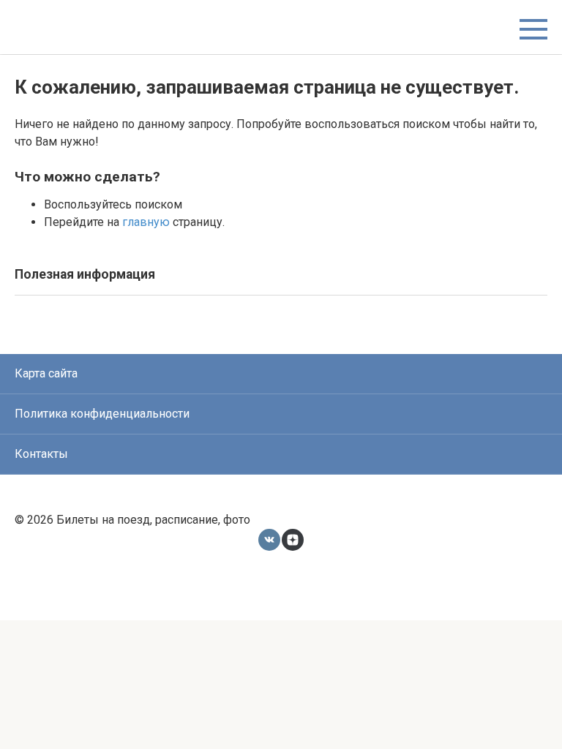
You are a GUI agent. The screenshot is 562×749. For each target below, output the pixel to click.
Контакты (41, 454)
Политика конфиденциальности (102, 414)
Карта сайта (46, 373)
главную (146, 222)
